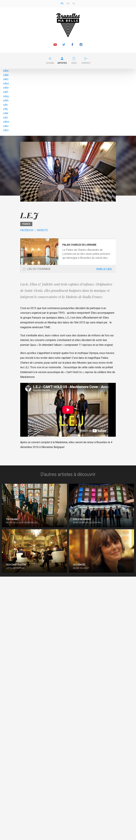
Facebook (26, 230)
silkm (6, 121)
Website (42, 230)
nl (74, 3)
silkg (6, 96)
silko (6, 130)
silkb (6, 75)
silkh (5, 100)
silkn (5, 126)
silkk (5, 113)
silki (5, 104)
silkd (6, 83)
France (26, 224)
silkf (5, 92)
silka (5, 70)
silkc (5, 79)
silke (6, 87)
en (68, 3)
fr (62, 3)
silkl (5, 117)
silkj (5, 109)
